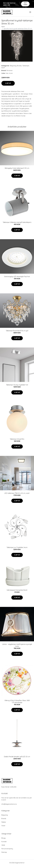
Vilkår (3, 845)
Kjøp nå (8, 83)
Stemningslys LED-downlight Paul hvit (17, 276)
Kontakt (4, 841)
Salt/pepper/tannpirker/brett (17, 590)
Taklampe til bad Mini (17, 439)
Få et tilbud (25, 3)
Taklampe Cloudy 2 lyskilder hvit (17, 385)
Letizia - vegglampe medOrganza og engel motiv (17, 645)
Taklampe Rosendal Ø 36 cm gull (17, 331)
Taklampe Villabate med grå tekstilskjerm (17, 222)
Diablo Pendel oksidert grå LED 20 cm (17, 757)
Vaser (3, 825)
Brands (19, 66)
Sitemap (4, 852)
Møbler (3, 822)
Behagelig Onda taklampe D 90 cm (17, 168)
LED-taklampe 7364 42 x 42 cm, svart (17, 493)
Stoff (3, 68)
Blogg (3, 838)
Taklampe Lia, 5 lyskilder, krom (17, 547)
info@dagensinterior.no (9, 804)
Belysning (13, 66)
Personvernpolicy (7, 849)
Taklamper (25, 66)
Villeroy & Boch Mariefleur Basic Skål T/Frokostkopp (17, 701)
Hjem (3, 26)
